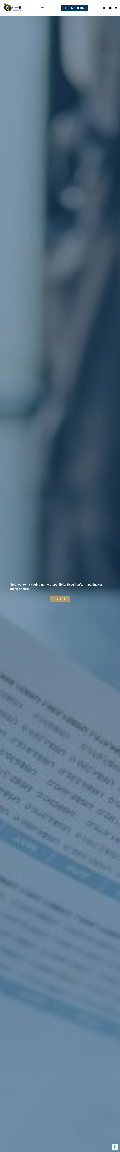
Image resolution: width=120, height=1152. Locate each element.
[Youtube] (110, 8)
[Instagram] (104, 8)
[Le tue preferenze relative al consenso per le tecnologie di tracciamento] (115, 1147)
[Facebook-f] (99, 8)
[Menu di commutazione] (42, 8)
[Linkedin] (115, 8)
